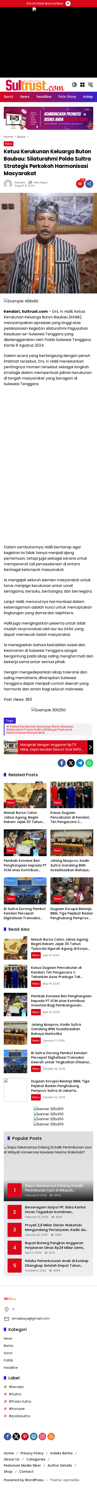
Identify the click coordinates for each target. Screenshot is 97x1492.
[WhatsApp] (89, 763)
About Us (12, 1459)
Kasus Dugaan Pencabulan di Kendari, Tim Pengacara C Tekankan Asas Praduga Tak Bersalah (71, 817)
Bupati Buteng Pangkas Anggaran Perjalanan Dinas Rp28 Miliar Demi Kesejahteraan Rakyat (54, 1245)
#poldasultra (19, 1416)
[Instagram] (42, 1436)
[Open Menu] (82, 84)
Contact (26, 1471)
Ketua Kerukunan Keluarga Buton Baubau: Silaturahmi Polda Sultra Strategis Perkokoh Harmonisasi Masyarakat (40, 729)
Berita (8, 1345)
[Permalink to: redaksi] (9, 184)
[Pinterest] (25, 1436)
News (8, 144)
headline (11, 1367)
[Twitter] (71, 763)
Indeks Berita (61, 1453)
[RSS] (51, 1436)
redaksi (20, 182)
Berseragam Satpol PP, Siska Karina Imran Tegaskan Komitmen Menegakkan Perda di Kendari (55, 1209)
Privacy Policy (32, 1453)
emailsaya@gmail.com (31, 1318)
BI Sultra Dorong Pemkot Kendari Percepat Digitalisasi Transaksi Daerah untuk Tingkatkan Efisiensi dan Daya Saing (25, 914)
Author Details (60, 1465)
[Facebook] (62, 763)
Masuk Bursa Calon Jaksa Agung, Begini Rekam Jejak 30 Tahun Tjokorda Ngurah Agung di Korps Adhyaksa (24, 817)
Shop (8, 1471)
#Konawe (17, 1408)
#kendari (16, 1387)
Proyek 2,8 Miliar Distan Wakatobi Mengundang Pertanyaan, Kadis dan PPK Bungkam (56, 1227)
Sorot (8, 1353)
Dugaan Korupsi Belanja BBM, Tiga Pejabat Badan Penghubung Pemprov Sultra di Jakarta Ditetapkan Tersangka (71, 914)
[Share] (89, 184)
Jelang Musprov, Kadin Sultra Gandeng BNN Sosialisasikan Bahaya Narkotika (69, 865)
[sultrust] (35, 84)
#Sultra (15, 1394)
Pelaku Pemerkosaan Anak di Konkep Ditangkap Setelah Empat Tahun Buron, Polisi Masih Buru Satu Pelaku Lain (57, 1263)
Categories (35, 1459)
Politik (8, 1360)
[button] (74, 84)
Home (9, 1453)
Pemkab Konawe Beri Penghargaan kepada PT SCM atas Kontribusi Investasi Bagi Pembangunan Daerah (25, 865)
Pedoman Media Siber (22, 1465)
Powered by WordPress (24, 1480)
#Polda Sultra (20, 1401)
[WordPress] (33, 1436)
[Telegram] (80, 763)
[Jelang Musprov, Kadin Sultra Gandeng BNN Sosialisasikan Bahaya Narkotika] (71, 842)
